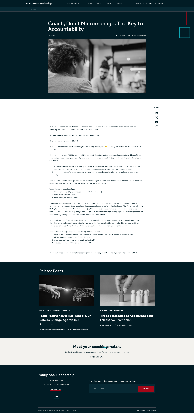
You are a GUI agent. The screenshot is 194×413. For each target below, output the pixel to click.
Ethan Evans (92, 130)
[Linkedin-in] (56, 396)
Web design (141, 410)
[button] (156, 113)
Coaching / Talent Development (132, 35)
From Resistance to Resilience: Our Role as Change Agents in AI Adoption (65, 320)
